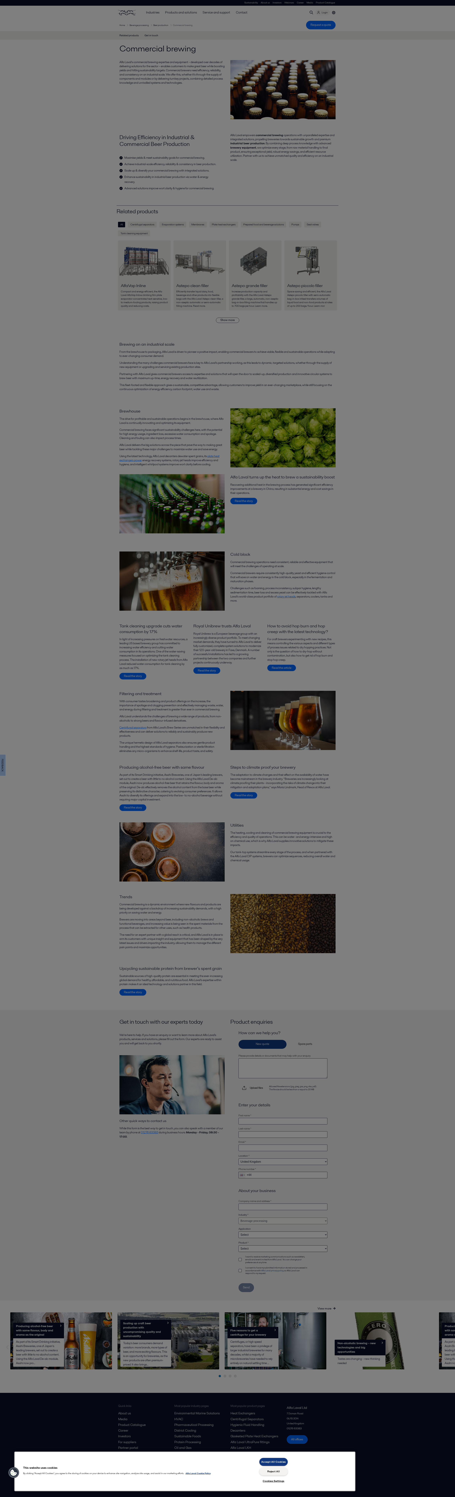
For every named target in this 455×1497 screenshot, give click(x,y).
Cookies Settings (273, 1481)
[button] (13, 1472)
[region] (184, 1471)
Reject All (273, 1471)
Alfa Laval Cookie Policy (198, 1473)
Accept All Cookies (273, 1462)
